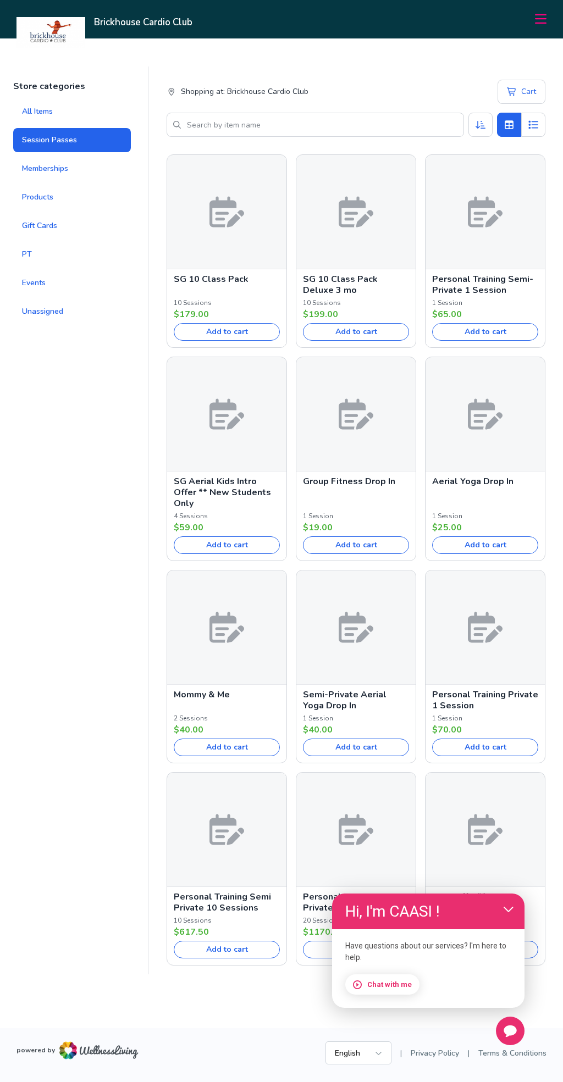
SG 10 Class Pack (211, 279)
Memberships (45, 168)
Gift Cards (39, 225)
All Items (37, 111)
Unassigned (42, 311)
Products (37, 197)
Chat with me (389, 984)
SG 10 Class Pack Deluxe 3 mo (340, 285)
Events (34, 283)
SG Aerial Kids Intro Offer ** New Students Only (222, 492)
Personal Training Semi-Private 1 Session (482, 285)
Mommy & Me (202, 694)
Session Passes (49, 140)
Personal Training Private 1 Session (485, 700)
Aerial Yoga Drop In (473, 481)
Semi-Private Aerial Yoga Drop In (345, 700)
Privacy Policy (435, 1053)
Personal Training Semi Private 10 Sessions (222, 902)
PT (27, 254)
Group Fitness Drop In (349, 481)
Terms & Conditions (512, 1053)
